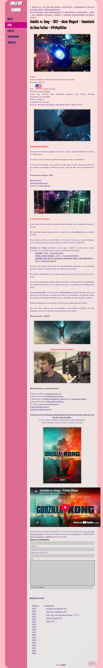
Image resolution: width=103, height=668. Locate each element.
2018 (34, 629)
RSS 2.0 (76, 534)
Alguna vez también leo (54, 612)
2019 (34, 627)
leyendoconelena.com (39, 183)
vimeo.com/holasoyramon (49, 404)
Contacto (12, 42)
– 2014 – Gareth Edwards (49, 253)
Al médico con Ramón (54, 609)
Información (13, 37)
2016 (34, 635)
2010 (34, 650)
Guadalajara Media (78, 399)
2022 (34, 619)
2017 (34, 632)
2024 (34, 614)
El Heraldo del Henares (54, 396)
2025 (34, 611)
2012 (34, 645)
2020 (34, 624)
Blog (10, 25)
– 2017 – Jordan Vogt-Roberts (57, 256)
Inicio (10, 19)
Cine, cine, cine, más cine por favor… (60, 615)
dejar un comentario (37, 537)
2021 (34, 622)
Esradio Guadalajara (51, 399)
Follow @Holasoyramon (39, 407)
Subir (92, 663)
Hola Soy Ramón (52, 618)
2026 (34, 608)
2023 (34, 616)
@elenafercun (44, 186)
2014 (34, 640)
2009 (34, 653)
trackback (49, 537)
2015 (34, 637)
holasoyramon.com (54, 394)
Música (49, 621)
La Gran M (63, 665)
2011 (34, 648)
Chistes (11, 31)
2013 (34, 643)
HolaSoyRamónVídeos (55, 402)
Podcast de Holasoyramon (40, 409)
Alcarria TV (64, 399)
